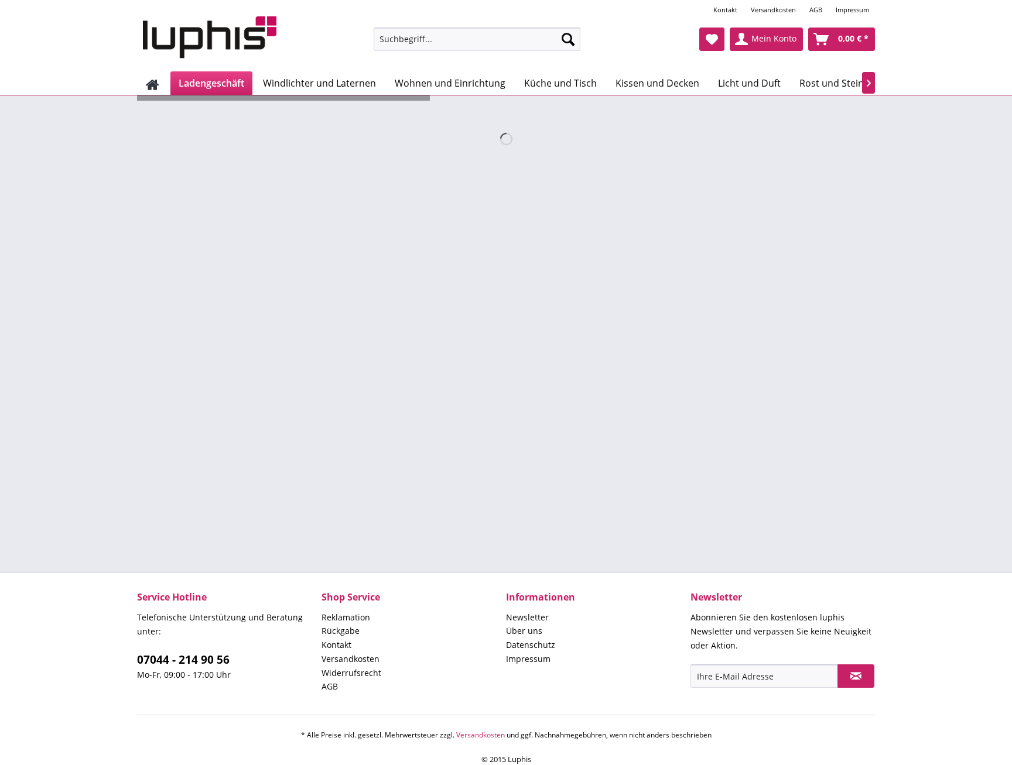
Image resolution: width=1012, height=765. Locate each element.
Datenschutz (530, 644)
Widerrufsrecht (351, 672)
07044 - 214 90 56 (183, 659)
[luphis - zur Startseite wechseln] (209, 38)
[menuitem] (726, 9)
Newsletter (527, 617)
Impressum (852, 9)
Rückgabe (341, 630)
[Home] (152, 83)
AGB (815, 9)
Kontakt (725, 9)
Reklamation (346, 617)
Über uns (524, 630)
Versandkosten (773, 9)
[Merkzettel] (711, 39)
